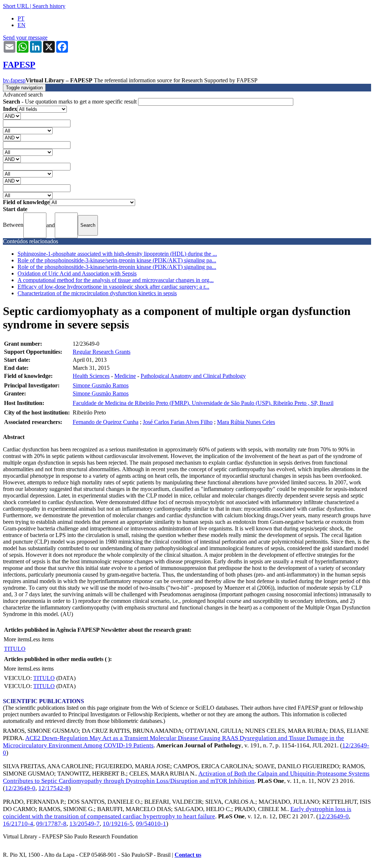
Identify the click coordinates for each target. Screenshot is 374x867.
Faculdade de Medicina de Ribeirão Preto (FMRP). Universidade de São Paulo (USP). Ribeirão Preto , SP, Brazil (203, 403)
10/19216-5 (118, 823)
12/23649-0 (20, 788)
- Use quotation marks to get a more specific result (70, 101)
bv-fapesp (14, 80)
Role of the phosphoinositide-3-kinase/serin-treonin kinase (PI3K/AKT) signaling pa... (117, 260)
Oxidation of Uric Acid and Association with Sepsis (77, 273)
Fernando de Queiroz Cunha (105, 422)
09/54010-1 (151, 823)
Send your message (25, 37)
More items (17, 639)
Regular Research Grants (101, 352)
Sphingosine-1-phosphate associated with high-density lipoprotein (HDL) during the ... (117, 254)
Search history (49, 6)
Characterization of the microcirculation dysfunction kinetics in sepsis (97, 293)
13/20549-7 (84, 823)
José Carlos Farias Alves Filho (178, 422)
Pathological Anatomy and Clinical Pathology (193, 376)
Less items (42, 639)
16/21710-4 (18, 823)
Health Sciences (91, 376)
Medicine (125, 376)
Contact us (188, 855)
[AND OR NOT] (12, 116)
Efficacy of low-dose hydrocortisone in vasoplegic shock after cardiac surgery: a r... (113, 287)
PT (21, 18)
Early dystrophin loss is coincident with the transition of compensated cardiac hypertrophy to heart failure (177, 813)
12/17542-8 (53, 788)
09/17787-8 (51, 823)
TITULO (15, 649)
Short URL (15, 6)
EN (22, 25)
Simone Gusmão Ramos (101, 385)
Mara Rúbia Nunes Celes (246, 422)
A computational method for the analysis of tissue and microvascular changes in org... (116, 280)
